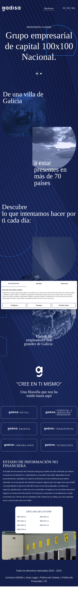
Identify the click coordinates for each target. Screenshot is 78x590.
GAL (73, 8)
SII (45, 581)
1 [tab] (37, 74)
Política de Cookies (50, 577)
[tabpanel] (39, 46)
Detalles (39, 284)
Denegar (39, 305)
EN (68, 8)
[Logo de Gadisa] (11, 8)
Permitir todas (64, 305)
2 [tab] (41, 74)
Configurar (14, 305)
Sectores (48, 8)
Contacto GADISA (14, 577)
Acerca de (64, 284)
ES (64, 8)
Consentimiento (13, 283)
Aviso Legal (32, 577)
